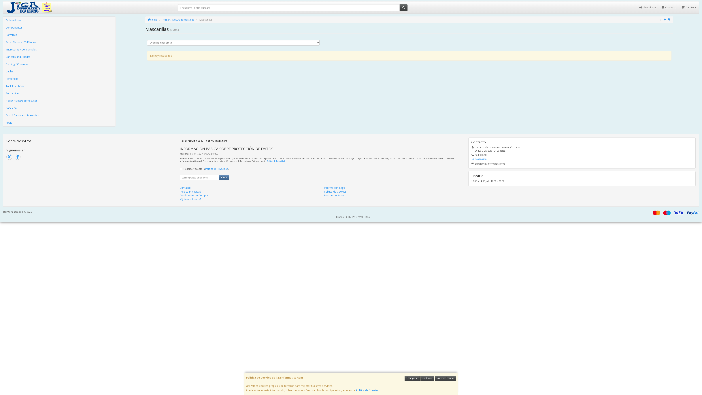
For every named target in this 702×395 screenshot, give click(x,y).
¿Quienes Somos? (190, 199)
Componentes (14, 27)
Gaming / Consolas (17, 64)
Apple (9, 122)
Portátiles (11, 35)
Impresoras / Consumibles (21, 49)
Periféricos (12, 78)
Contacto (670, 7)
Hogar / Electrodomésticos (21, 100)
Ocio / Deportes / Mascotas (22, 115)
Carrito (690, 7)
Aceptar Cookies (445, 378)
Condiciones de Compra (194, 195)
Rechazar (427, 378)
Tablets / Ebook (15, 86)
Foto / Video (13, 93)
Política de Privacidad (276, 161)
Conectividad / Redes (18, 57)
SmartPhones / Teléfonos (21, 42)
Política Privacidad (190, 191)
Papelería (11, 108)
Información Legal (335, 187)
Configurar (412, 378)
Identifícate (649, 7)
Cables (10, 71)
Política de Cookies (367, 390)
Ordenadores (13, 20)
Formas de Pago (334, 195)
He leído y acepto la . (206, 168)
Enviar (224, 177)
